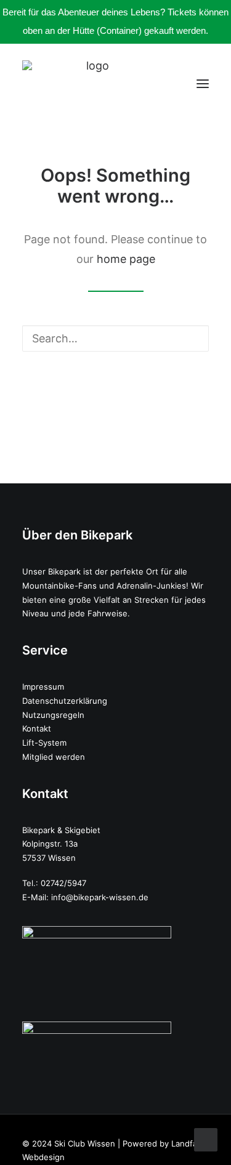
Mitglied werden (53, 757)
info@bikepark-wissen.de (99, 897)
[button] (202, 83)
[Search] (115, 338)
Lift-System (44, 743)
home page (126, 258)
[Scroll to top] (205, 1138)
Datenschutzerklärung (64, 701)
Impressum (43, 686)
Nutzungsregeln (53, 715)
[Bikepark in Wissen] (92, 83)
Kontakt (36, 728)
